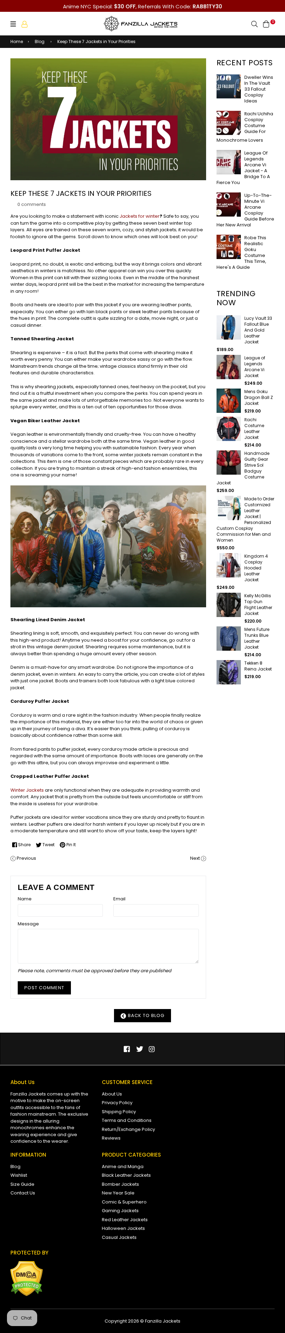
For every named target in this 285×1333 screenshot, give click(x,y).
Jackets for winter (140, 216)
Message (28, 923)
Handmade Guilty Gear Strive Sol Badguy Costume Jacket (243, 468)
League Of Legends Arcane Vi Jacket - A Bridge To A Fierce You (243, 167)
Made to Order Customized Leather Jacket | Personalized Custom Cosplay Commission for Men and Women (245, 519)
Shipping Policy (119, 1111)
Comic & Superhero (124, 1202)
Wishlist (18, 1175)
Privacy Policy (117, 1102)
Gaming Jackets (120, 1210)
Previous (26, 858)
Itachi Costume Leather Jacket (254, 428)
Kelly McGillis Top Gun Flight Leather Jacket (258, 604)
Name (25, 898)
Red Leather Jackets (125, 1219)
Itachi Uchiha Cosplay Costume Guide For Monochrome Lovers (245, 127)
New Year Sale (118, 1193)
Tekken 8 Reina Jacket (258, 666)
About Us (112, 1094)
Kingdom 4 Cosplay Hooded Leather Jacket (256, 568)
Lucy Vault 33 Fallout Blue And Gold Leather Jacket (258, 330)
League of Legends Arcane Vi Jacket (254, 366)
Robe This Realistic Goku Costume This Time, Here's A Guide (241, 252)
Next (195, 858)
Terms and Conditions (127, 1120)
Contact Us (22, 1193)
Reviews (111, 1138)
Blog (39, 41)
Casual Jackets (119, 1237)
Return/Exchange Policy (128, 1129)
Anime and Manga (123, 1166)
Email (119, 898)
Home (16, 41)
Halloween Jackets (123, 1228)
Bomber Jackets (120, 1184)
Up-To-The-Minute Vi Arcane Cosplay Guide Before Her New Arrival (245, 210)
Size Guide (22, 1184)
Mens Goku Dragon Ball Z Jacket (258, 397)
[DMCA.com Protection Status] (26, 1294)
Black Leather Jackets (126, 1175)
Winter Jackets (27, 790)
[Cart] (266, 23)
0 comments (31, 204)
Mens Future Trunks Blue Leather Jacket (256, 638)
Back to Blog (145, 1015)
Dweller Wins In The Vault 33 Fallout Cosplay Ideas (258, 89)
